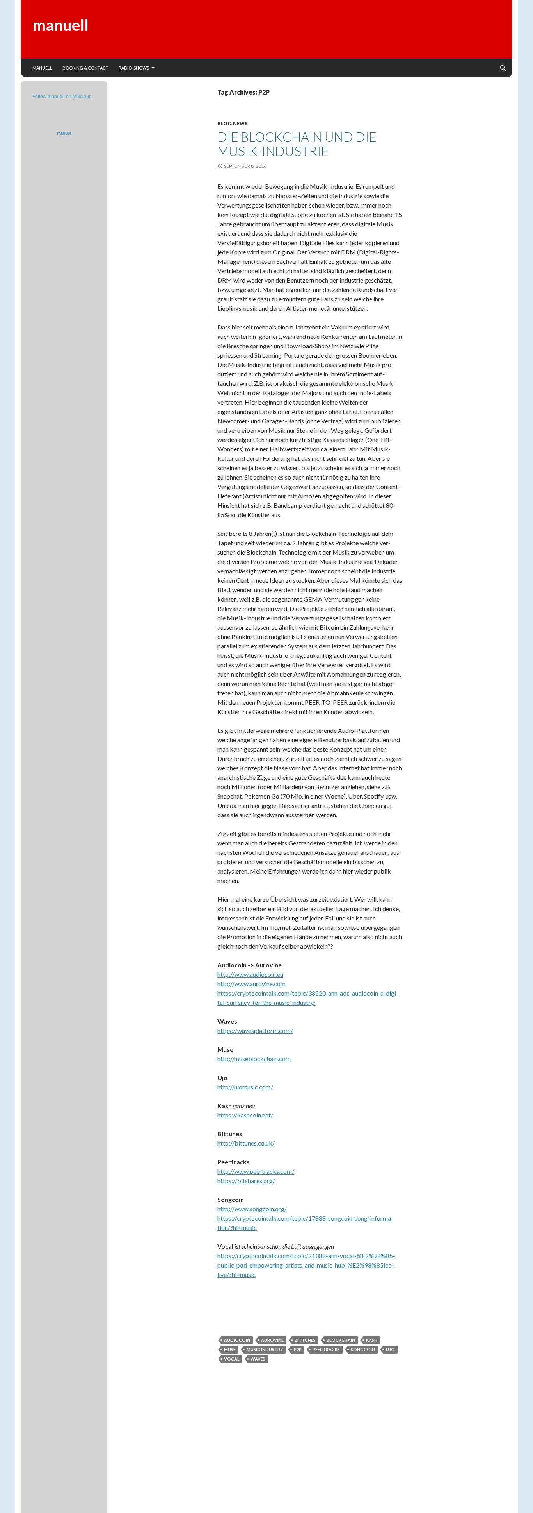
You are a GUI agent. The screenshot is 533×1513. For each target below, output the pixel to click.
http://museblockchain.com (254, 1058)
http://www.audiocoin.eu (250, 974)
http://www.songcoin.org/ (252, 1208)
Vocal (232, 1358)
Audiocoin (237, 1340)
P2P (298, 1349)
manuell (60, 25)
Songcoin (363, 1349)
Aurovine (272, 1340)
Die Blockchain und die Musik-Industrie (297, 144)
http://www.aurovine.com (251, 983)
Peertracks (326, 1349)
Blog (224, 123)
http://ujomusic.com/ (245, 1086)
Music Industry (265, 1349)
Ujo (390, 1349)
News (240, 123)
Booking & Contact (85, 67)
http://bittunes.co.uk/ (246, 1143)
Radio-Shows (134, 67)
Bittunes (305, 1340)
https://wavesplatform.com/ (255, 1030)
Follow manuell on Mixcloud (62, 96)
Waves (258, 1358)
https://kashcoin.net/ (245, 1115)
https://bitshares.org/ (246, 1180)
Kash (371, 1340)
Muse (230, 1349)
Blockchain (341, 1340)
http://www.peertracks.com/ (255, 1171)
